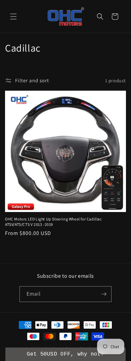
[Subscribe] (103, 294)
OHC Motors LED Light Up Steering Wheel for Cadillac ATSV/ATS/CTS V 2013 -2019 (53, 221)
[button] (13, 16)
